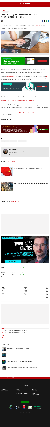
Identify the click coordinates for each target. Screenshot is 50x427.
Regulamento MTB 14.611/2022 (22, 393)
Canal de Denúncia (36, 394)
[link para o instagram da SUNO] (26, 413)
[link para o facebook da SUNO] (20, 413)
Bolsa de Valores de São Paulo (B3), (26, 112)
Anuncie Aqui (34, 393)
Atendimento (34, 389)
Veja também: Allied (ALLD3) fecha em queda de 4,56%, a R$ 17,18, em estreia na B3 (18, 100)
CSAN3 (3, 276)
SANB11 (3, 272)
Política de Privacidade (7, 377)
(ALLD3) (38, 25)
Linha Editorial (13, 377)
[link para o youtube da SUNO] (29, 413)
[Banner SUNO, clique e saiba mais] (25, 62)
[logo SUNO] (24, 1)
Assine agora (25, 402)
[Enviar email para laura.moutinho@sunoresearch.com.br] (10, 154)
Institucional (3, 389)
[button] (3, 4)
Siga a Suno (34, 390)
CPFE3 (3, 274)
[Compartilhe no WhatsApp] (46, 21)
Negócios (3, 10)
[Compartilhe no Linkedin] (48, 21)
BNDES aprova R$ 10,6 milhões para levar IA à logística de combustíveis (31, 183)
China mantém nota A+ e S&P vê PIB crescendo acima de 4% (28, 168)
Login (18, 389)
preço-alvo (34, 26)
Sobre (1, 377)
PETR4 (3, 267)
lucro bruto (35, 109)
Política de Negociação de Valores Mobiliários (6, 395)
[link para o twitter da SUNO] (23, 413)
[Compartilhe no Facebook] (42, 21)
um (10, 76)
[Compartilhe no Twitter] (44, 21)
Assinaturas (19, 390)
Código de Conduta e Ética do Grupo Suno (5, 393)
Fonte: (21, 280)
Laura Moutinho (13, 149)
